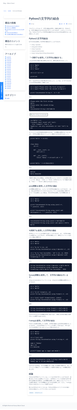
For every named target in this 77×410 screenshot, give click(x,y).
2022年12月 (9, 79)
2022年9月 (9, 84)
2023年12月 (9, 58)
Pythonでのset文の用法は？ (12, 32)
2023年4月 (9, 72)
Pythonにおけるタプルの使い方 (12, 26)
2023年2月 (9, 76)
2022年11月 (9, 81)
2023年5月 (9, 71)
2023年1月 (9, 77)
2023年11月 (9, 60)
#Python (31, 392)
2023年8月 (9, 65)
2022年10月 (9, 83)
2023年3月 (9, 74)
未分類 (9, 10)
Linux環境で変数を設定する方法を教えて (14, 34)
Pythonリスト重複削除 (11, 27)
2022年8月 (9, 86)
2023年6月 (9, 69)
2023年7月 (9, 67)
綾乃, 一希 (63, 23)
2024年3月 (9, 57)
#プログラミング (38, 392)
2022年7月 (9, 88)
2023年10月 (9, 62)
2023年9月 (9, 64)
